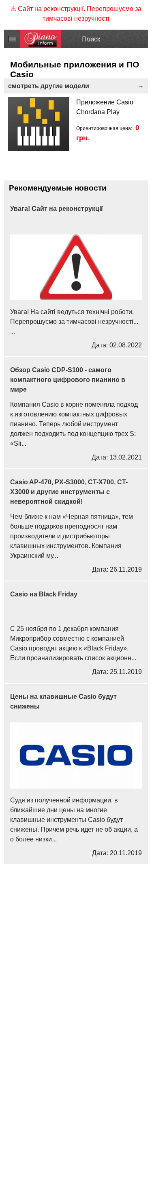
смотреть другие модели (48, 85)
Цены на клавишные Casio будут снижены (63, 701)
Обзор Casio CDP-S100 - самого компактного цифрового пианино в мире (67, 379)
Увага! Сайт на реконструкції (56, 208)
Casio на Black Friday (43, 594)
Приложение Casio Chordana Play (104, 107)
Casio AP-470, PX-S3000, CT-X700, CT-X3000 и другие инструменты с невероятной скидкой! (69, 492)
